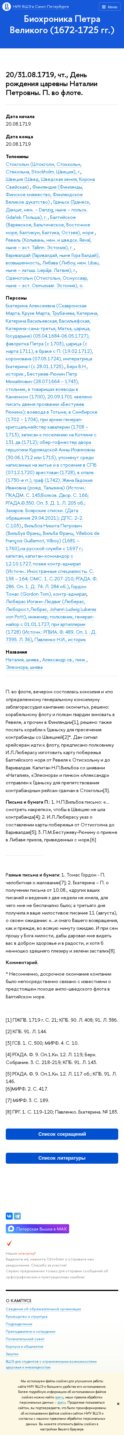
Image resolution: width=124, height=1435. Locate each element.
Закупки (12, 1353)
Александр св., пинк (64, 659)
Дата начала (20, 116)
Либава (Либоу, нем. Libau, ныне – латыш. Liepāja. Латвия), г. (53, 266)
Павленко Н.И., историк (60, 639)
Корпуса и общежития (24, 1346)
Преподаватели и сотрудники (30, 1331)
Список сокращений (62, 1134)
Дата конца (19, 136)
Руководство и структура (26, 1316)
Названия (16, 651)
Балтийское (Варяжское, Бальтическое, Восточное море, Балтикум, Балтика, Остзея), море (50, 225)
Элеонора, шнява (24, 667)
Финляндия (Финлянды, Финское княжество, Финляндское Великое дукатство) (44, 194)
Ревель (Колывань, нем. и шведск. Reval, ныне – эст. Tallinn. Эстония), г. (48, 243)
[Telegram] (17, 1216)
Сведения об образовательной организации (43, 1309)
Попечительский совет (25, 1338)
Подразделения (19, 1324)
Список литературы (62, 1158)
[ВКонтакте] (9, 1216)
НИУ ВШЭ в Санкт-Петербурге (41, 6)
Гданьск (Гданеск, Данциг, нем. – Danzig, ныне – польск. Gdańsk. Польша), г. (48, 209)
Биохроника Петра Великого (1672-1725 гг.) (62, 24)
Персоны (16, 297)
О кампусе (18, 1301)
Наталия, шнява (23, 659)
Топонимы (17, 156)
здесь (59, 1397)
